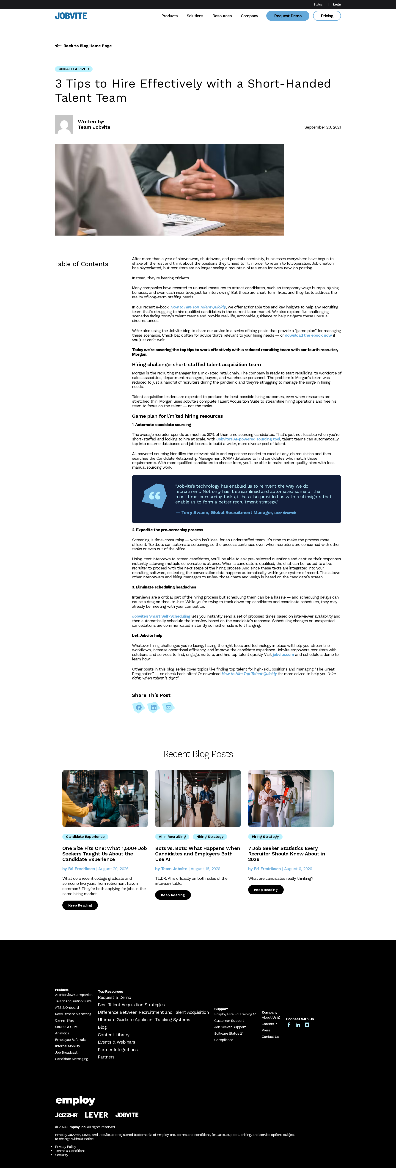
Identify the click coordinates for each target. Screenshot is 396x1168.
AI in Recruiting (172, 836)
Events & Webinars (116, 1042)
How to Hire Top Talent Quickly (198, 307)
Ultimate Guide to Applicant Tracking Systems (144, 1019)
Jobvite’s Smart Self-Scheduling (161, 616)
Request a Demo (114, 997)
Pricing (327, 15)
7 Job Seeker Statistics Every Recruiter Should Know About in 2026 (286, 853)
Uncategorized (74, 69)
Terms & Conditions (70, 1151)
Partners (106, 1057)
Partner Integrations (118, 1049)
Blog (102, 1027)
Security (61, 1155)
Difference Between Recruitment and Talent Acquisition (153, 1012)
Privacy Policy (65, 1146)
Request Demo (288, 15)
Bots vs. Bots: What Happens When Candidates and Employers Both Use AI (197, 853)
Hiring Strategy (209, 836)
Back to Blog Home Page (87, 45)
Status (318, 4)
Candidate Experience (85, 836)
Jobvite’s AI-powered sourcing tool (248, 439)
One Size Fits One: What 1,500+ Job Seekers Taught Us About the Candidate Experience (104, 853)
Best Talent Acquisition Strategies (131, 1004)
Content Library (113, 1034)
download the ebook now (308, 335)
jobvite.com (283, 654)
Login (337, 4)
